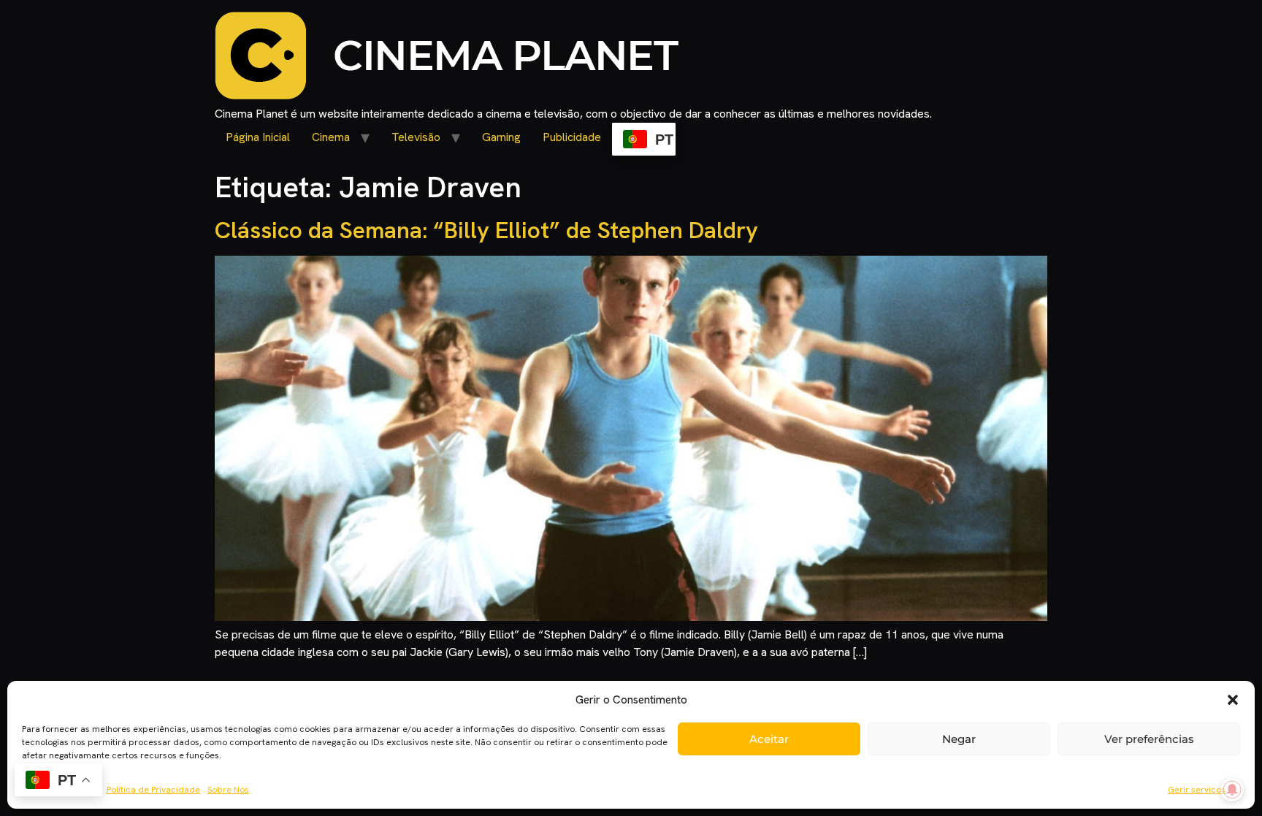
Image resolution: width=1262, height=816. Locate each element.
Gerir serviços (1196, 790)
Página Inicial (258, 137)
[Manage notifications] (1232, 789)
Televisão (415, 137)
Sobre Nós (228, 790)
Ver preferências (1149, 739)
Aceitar (769, 739)
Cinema (331, 137)
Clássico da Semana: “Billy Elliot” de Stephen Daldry (486, 230)
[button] (1232, 700)
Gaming (501, 137)
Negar (959, 739)
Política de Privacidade (153, 790)
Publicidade (572, 137)
